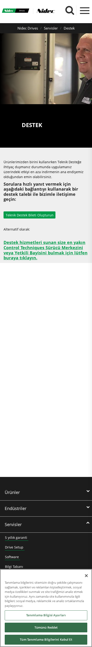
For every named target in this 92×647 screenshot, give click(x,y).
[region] (46, 608)
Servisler (51, 28)
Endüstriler (15, 508)
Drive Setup (14, 547)
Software (12, 557)
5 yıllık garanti (16, 537)
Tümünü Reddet (46, 627)
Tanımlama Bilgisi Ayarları (46, 615)
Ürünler (12, 492)
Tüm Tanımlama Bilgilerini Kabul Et (46, 639)
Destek (69, 28)
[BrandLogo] (15, 11)
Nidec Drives (27, 28)
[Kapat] (86, 575)
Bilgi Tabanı (14, 566)
